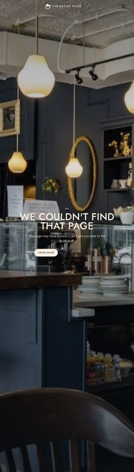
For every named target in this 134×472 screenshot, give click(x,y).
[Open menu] (123, 6)
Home (92, 252)
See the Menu (72, 252)
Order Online (46, 252)
